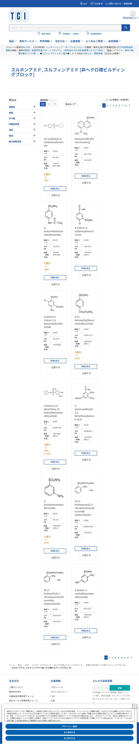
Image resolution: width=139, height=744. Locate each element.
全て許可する (69, 738)
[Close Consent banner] (134, 706)
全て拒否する (69, 732)
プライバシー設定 (69, 726)
